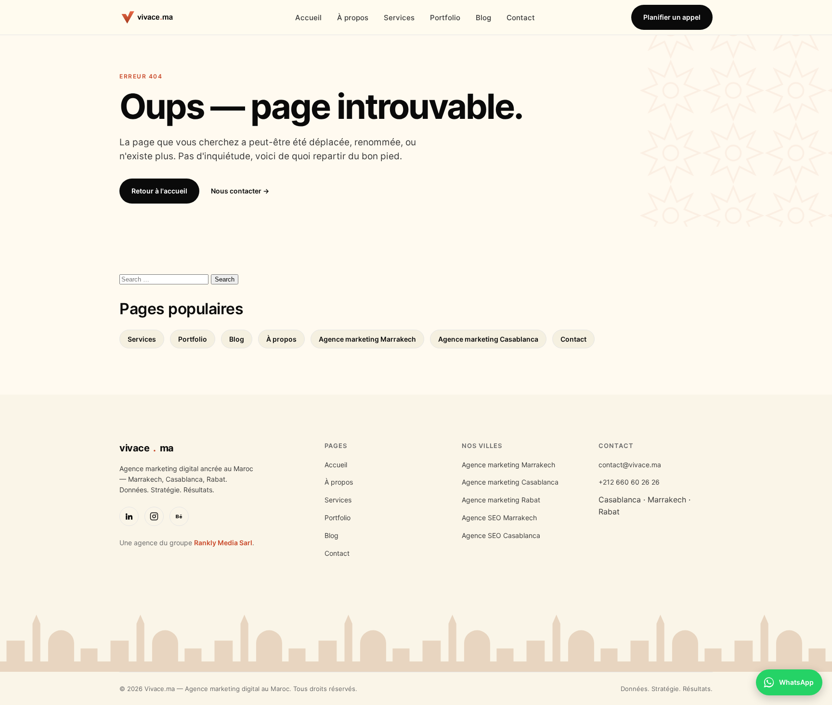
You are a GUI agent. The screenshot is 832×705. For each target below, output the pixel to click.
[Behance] (179, 516)
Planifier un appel (672, 17)
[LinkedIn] (129, 516)
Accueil (308, 17)
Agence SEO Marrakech (499, 517)
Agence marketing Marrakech (367, 339)
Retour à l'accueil (159, 191)
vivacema (146, 448)
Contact (521, 17)
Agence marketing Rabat (501, 500)
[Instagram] (154, 516)
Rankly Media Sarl (223, 542)
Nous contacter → (240, 191)
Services (399, 17)
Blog (483, 17)
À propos (352, 17)
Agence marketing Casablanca (488, 339)
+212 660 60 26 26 (629, 482)
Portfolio (445, 17)
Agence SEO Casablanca (501, 535)
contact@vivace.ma (629, 465)
